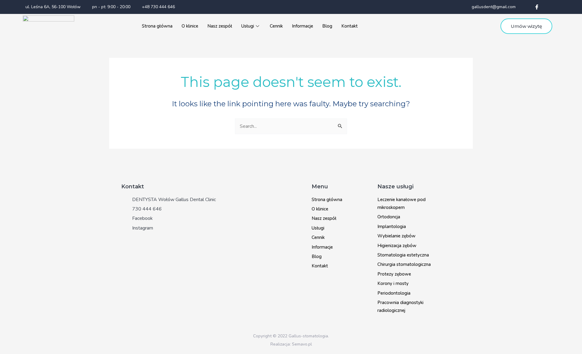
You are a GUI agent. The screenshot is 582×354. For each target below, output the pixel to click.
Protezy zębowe (394, 274)
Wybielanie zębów (396, 236)
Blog (327, 26)
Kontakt (349, 26)
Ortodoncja (388, 217)
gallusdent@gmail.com (493, 7)
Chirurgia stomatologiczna (404, 264)
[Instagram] (549, 7)
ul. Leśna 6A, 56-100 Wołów (52, 7)
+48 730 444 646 (158, 7)
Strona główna (157, 26)
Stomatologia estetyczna (403, 255)
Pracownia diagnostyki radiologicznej (400, 306)
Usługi (247, 26)
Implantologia (391, 226)
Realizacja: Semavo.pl (291, 344)
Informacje (302, 26)
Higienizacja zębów (396, 246)
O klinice (190, 26)
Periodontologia (393, 293)
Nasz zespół (219, 26)
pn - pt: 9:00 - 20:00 (110, 7)
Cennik (276, 26)
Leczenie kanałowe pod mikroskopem (401, 203)
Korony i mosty (393, 283)
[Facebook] (536, 7)
